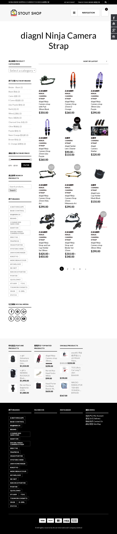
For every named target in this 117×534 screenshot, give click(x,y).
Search (13, 190)
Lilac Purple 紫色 (15, 105)
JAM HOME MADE (17, 253)
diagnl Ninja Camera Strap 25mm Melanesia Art (70, 199)
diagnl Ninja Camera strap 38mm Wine (96, 245)
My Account (69, 2)
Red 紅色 (12, 109)
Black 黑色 (13, 92)
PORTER (13, 276)
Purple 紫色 (13, 131)
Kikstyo (14, 256)
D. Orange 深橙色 (16, 144)
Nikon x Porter (18, 272)
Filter (26, 165)
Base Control (17, 211)
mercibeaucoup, (18, 260)
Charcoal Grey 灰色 (17, 122)
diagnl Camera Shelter (94, 148)
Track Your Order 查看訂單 (89, 2)
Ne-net (13, 268)
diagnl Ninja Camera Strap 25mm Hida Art (44, 199)
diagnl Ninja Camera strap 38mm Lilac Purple (96, 105)
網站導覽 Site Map (93, 424)
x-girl (22, 291)
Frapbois (14, 241)
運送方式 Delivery (93, 418)
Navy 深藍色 (14, 118)
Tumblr (11, 318)
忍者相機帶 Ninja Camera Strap (43, 95)
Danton (14, 228)
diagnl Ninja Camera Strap (17, 232)
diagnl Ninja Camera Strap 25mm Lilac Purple (44, 152)
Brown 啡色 (13, 139)
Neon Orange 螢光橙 (17, 135)
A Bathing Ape (17, 207)
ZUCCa (13, 295)
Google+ (23, 311)
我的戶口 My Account (94, 416)
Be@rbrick (15, 214)
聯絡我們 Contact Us (94, 421)
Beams (13, 218)
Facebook (11, 311)
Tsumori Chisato (18, 287)
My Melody (15, 264)
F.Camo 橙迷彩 (15, 100)
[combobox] (22, 70)
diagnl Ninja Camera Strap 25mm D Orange (70, 105)
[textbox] (22, 71)
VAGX (12, 291)
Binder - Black (14, 87)
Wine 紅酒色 (14, 113)
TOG (23, 283)
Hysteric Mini (17, 249)
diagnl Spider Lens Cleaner (70, 147)
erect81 (14, 237)
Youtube (23, 318)
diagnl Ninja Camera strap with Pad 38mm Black (44, 105)
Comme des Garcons (15, 223)
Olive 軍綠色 (14, 126)
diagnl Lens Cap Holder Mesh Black (95, 195)
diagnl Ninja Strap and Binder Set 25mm (69, 247)
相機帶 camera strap (69, 140)
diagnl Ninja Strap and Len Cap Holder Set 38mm (44, 247)
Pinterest (17, 311)
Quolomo (15, 279)
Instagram (17, 318)
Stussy (13, 283)
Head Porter (16, 245)
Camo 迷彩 (13, 96)
